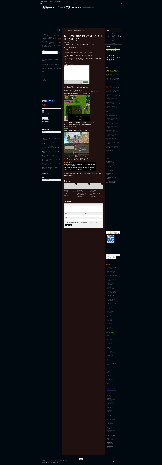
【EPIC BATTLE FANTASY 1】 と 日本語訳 (50, 151)
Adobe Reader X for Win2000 (111, 340)
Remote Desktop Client (110, 296)
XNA (107, 391)
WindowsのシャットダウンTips (111, 272)
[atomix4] (66, 128)
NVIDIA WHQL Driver (110, 312)
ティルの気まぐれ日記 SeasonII (112, 171)
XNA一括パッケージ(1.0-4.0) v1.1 (115, 110)
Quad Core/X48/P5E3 (110, 440)
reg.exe (108, 424)
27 (107, 59)
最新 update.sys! (109, 287)
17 (115, 55)
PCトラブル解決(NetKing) (111, 181)
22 (111, 57)
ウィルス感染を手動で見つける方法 (112, 275)
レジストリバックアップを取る (111, 404)
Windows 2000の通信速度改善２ (111, 292)
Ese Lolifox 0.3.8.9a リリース (114, 115)
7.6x (112, 379)
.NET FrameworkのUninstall (111, 271)
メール (85, 213)
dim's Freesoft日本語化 (110, 182)
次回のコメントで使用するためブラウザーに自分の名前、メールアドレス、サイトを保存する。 (83, 222)
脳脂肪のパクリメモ (110, 183)
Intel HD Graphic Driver (110, 308)
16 (113, 55)
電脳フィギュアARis (110, 372)
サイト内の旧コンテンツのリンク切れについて (51, 73)
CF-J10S (108, 436)
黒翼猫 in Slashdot (109, 173)
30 (113, 59)
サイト (66, 217)
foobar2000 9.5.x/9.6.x (110, 380)
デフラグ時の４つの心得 (110, 283)
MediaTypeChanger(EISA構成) (111, 419)
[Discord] (59, 30)
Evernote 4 (108, 344)
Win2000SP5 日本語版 (110, 163)
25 (117, 57)
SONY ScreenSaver (109, 360)
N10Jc (108, 438)
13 (107, 55)
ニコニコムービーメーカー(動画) (111, 363)
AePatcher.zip (67, 62)
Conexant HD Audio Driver (110, 311)
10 (115, 53)
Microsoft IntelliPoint (110, 328)
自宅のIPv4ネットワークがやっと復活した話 (51, 64)
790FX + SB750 (109, 447)
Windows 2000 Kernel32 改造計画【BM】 (50, 142)
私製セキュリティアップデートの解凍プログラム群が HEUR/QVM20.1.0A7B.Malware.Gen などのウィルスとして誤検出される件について (113, 79)
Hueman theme (55, 462)
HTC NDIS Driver (109, 307)
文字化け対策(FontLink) (110, 411)
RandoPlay (43, 152)
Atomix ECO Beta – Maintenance (71, 49)
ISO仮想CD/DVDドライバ (110, 427)
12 (119, 53)
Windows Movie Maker (110, 416)
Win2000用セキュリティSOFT (111, 299)
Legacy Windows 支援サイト (111, 159)
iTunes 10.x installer (109, 343)
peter (43, 148)
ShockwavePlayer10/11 (110, 384)
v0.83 (114, 106)
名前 (66, 213)
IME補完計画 (109, 280)
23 (113, 57)
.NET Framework (68, 30)
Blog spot (108, 174)
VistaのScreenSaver (109, 351)
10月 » (110, 60)
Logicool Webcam (109, 323)
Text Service (108, 432)
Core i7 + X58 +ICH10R (110, 446)
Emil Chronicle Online (78, 30)
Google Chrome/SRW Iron (110, 375)
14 (109, 55)
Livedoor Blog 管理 (109, 167)
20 (107, 57)
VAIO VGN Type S (109, 442)
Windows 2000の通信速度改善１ (111, 291)
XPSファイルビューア (110, 408)
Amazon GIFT (44, 113)
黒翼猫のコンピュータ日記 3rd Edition (62, 7)
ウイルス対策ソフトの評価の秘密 (111, 267)
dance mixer (108, 356)
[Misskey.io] (55, 30)
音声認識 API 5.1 (109, 431)
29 (111, 59)
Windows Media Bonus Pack (111, 407)
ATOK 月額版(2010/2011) (110, 348)
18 (117, 55)
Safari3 (108, 383)
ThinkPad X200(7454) (110, 439)
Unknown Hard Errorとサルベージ (111, 276)
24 (115, 57)
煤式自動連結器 (109, 179)
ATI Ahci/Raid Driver (109, 319)
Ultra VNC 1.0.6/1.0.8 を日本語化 (111, 279)
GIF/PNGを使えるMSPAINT (111, 396)
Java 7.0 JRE (108, 336)
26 (119, 57)
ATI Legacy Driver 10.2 (110, 316)
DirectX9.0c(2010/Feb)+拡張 (111, 399)
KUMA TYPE (108, 178)
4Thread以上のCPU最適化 (110, 288)
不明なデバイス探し (110, 284)
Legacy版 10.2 (108, 143)
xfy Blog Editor (109, 367)
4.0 (109, 383)
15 (111, 55)
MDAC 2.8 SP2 (109, 395)
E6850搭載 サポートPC (110, 443)
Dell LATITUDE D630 (110, 444)
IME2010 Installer (109, 339)
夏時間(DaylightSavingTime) (111, 403)
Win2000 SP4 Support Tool (110, 420)
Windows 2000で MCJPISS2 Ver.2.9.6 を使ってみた (69, 192)
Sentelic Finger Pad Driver (110, 315)
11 (117, 53)
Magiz (49, 139)
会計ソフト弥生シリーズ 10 (111, 352)
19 (119, 55)
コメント (67, 205)
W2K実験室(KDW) (109, 161)
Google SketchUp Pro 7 (110, 355)
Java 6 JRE (108, 335)
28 (109, 59)
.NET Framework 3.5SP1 (110, 347)
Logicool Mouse (109, 327)
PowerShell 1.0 (109, 371)
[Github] (57, 30)
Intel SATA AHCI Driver (110, 320)
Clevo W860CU (109, 448)
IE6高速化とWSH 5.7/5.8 (110, 428)
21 (109, 57)
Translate (117, 259)
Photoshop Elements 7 (110, 368)
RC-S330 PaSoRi (109, 364)
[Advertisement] (113, 208)
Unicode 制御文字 (109, 400)
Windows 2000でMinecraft (111, 268)
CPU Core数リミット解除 (110, 392)
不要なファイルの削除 (110, 300)
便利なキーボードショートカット (111, 303)
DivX (107, 359)
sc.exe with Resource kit (110, 423)
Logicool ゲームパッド (110, 324)
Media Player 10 (109, 376)
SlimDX (109, 391)
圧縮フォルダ (109, 415)
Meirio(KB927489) (109, 412)
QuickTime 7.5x (109, 379)
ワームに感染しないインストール (111, 295)
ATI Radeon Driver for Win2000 (115, 90)
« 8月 (107, 60)
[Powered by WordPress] (46, 462)
